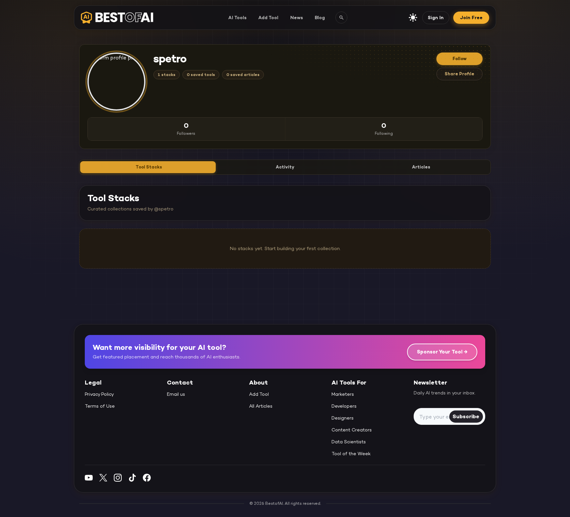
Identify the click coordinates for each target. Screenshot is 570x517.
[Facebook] (147, 477)
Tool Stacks (149, 167)
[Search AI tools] (341, 17)
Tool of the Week (351, 454)
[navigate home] (117, 17)
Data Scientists (349, 442)
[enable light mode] (413, 17)
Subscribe (466, 416)
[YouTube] (89, 477)
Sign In (436, 17)
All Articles (260, 406)
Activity (285, 167)
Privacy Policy (99, 394)
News (296, 17)
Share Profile (459, 74)
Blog (320, 17)
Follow (459, 58)
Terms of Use (100, 406)
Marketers (343, 394)
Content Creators (352, 430)
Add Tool (268, 17)
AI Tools (237, 17)
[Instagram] (118, 477)
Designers (343, 418)
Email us (176, 394)
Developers (344, 406)
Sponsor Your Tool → (442, 352)
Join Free (471, 17)
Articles (421, 167)
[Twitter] (103, 477)
